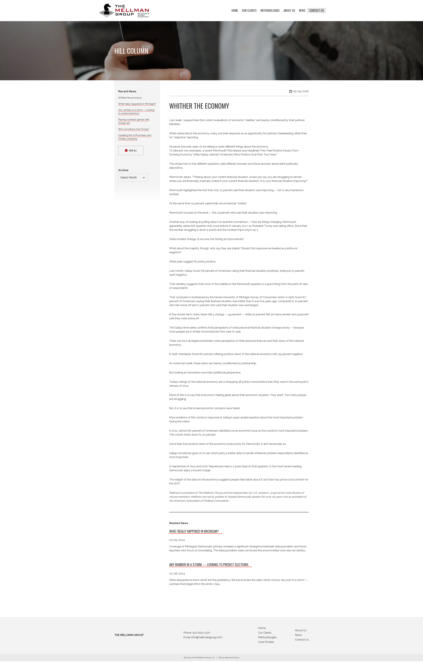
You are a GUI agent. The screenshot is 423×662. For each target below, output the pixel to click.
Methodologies (270, 10)
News (302, 10)
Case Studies (266, 642)
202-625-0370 (201, 632)
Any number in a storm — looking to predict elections (208, 564)
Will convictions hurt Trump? (133, 129)
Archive (123, 170)
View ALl (133, 150)
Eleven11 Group (232, 657)
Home (234, 10)
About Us (289, 10)
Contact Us (316, 10)
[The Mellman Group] (124, 11)
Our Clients (249, 10)
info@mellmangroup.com (206, 637)
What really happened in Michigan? (137, 104)
